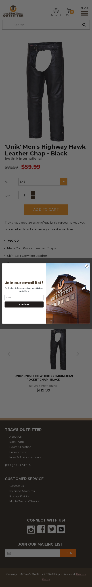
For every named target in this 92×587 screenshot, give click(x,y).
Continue (24, 304)
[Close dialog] (87, 266)
